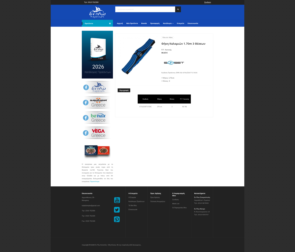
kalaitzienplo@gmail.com (91, 205)
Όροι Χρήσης (155, 197)
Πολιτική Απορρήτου (157, 201)
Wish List (175, 204)
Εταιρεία (180, 23)
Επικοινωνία (193, 23)
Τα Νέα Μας (132, 205)
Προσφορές (155, 23)
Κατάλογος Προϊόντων (136, 201)
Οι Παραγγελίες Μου (179, 208)
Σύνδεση (207, 2)
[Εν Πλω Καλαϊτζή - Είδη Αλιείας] (97, 12)
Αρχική (120, 23)
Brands (144, 23)
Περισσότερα (94, 181)
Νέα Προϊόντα (132, 23)
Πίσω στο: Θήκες (167, 37)
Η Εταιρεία (132, 197)
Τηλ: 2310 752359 (91, 2)
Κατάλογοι (167, 23)
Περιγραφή (123, 90)
